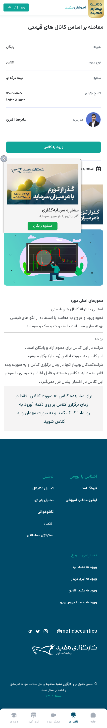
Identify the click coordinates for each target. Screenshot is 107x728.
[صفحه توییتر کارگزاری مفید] (38, 631)
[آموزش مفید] (71, 7)
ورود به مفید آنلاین (82, 590)
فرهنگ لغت (89, 488)
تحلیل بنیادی (44, 500)
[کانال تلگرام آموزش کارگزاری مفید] (30, 631)
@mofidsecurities (77, 631)
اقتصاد (49, 523)
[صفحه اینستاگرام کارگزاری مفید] (46, 631)
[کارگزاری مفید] (64, 654)
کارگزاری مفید (63, 684)
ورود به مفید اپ (85, 566)
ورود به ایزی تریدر (84, 578)
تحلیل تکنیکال (43, 488)
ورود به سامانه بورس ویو (78, 602)
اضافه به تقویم (83, 168)
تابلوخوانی (46, 511)
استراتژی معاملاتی (40, 535)
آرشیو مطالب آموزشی (81, 500)
